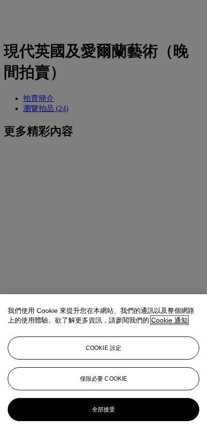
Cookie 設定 (103, 348)
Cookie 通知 (169, 320)
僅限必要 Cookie (103, 378)
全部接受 (103, 409)
